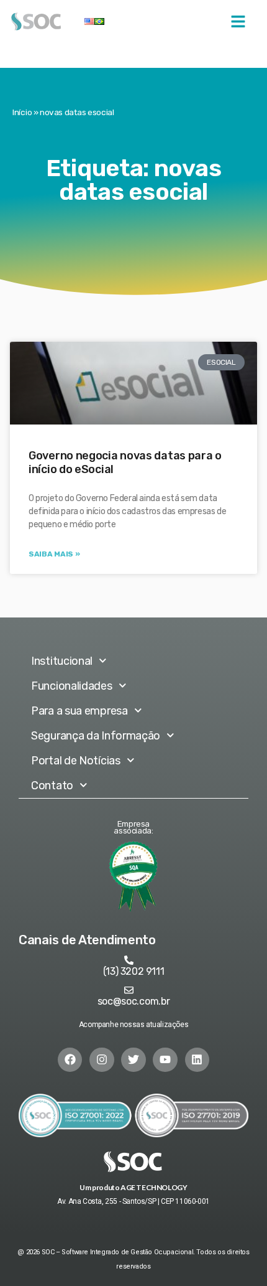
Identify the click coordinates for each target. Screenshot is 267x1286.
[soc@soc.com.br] (129, 990)
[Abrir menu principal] (238, 21)
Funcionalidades (71, 686)
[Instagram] (101, 1060)
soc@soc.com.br (133, 1001)
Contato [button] (52, 785)
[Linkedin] (197, 1060)
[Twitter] (133, 1060)
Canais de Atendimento (87, 939)
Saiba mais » (54, 554)
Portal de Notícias (75, 760)
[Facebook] (70, 1060)
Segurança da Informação (95, 736)
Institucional (62, 661)
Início (22, 112)
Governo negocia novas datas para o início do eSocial (125, 462)
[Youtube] (165, 1060)
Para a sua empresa (79, 711)
